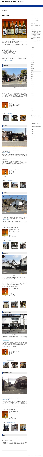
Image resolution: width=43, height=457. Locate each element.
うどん (40, 115)
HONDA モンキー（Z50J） (35, 18)
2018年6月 (32, 82)
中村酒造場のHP (9, 113)
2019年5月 (32, 64)
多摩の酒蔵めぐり (7, 15)
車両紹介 (32, 110)
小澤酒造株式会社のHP (10, 240)
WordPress (32, 455)
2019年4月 (32, 66)
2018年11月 (32, 74)
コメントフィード (33, 135)
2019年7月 (32, 60)
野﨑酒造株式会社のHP (10, 180)
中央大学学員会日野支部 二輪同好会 (13, 1)
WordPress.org (33, 137)
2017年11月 (32, 95)
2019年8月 (32, 58)
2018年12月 (32, 72)
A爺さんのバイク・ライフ (35, 115)
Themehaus (39, 455)
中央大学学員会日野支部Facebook (36, 126)
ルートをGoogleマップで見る (7, 60)
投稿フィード (33, 133)
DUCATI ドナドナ (33, 23)
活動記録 (32, 108)
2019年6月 (32, 62)
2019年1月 (32, 70)
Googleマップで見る (6, 152)
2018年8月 (32, 78)
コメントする (13, 16)
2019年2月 (32, 68)
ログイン (32, 131)
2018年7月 (32, 80)
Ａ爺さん (8, 16)
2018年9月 (32, 76)
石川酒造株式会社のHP (10, 360)
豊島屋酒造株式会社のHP (11, 422)
